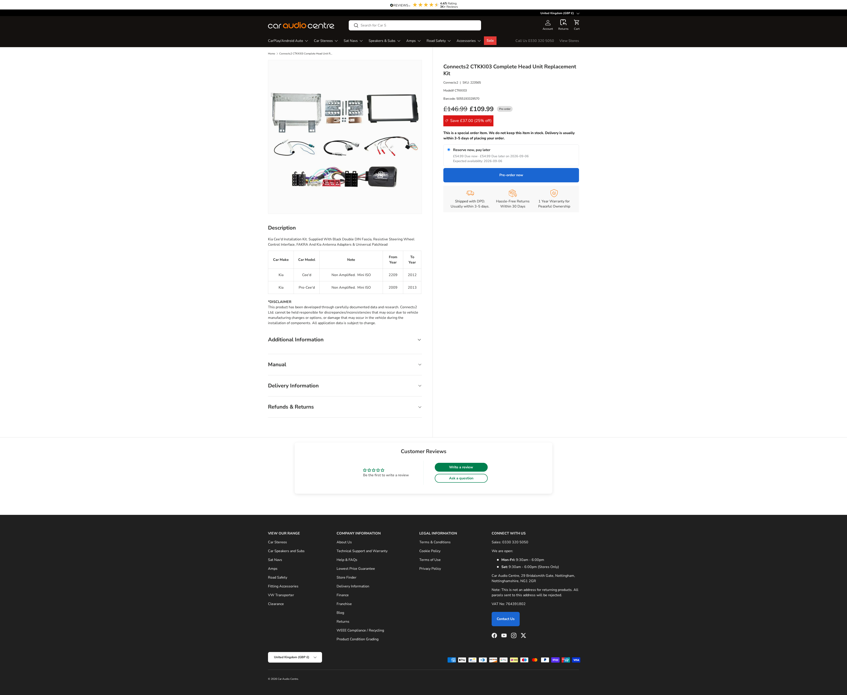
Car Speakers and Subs (286, 551)
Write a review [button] (461, 467)
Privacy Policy (430, 568)
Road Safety (436, 40)
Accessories (466, 40)
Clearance (276, 604)
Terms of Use (430, 559)
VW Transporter (281, 595)
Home (271, 53)
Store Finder (346, 577)
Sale (490, 40)
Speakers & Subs (382, 40)
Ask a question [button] (461, 478)
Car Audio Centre (288, 679)
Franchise (344, 604)
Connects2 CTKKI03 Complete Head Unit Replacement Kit (305, 53)
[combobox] (415, 25)
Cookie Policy (429, 551)
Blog (340, 612)
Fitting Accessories (283, 586)
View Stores (569, 40)
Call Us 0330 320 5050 (534, 40)
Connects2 (450, 82)
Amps (411, 40)
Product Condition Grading (358, 639)
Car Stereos (323, 40)
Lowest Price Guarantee (356, 568)
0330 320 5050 (515, 542)
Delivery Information (353, 586)
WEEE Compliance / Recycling (360, 630)
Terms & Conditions (435, 542)
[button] (563, 25)
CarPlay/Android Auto (285, 40)
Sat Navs (351, 40)
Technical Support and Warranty (362, 551)
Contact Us (506, 619)
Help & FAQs (347, 559)
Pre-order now (511, 175)
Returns (343, 621)
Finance (343, 595)
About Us (344, 542)
